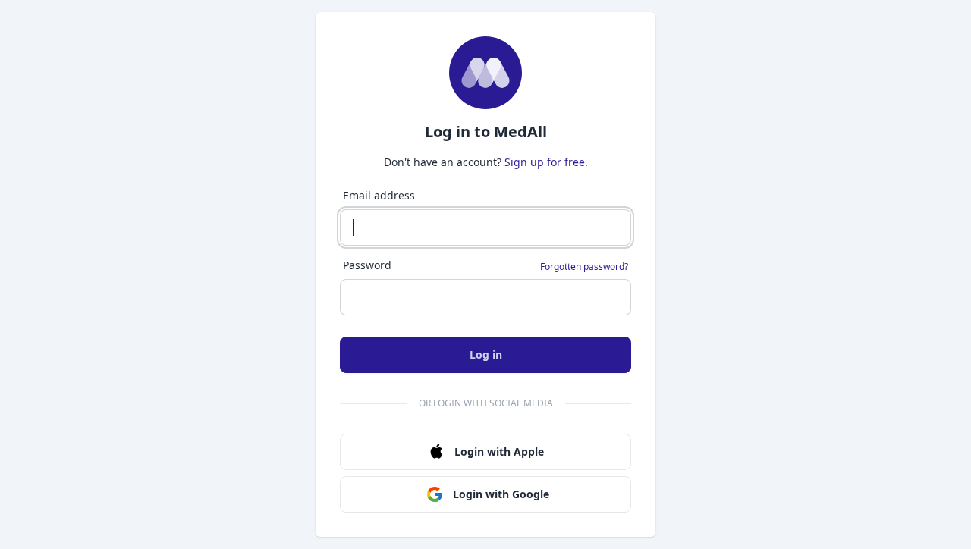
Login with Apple (499, 451)
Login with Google (501, 494)
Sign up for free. (546, 162)
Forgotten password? (584, 267)
